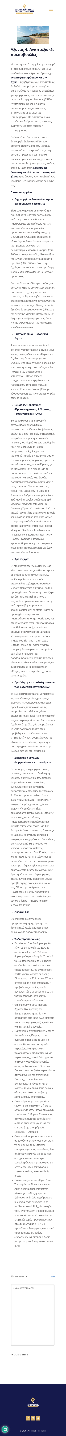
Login (52, 1276)
